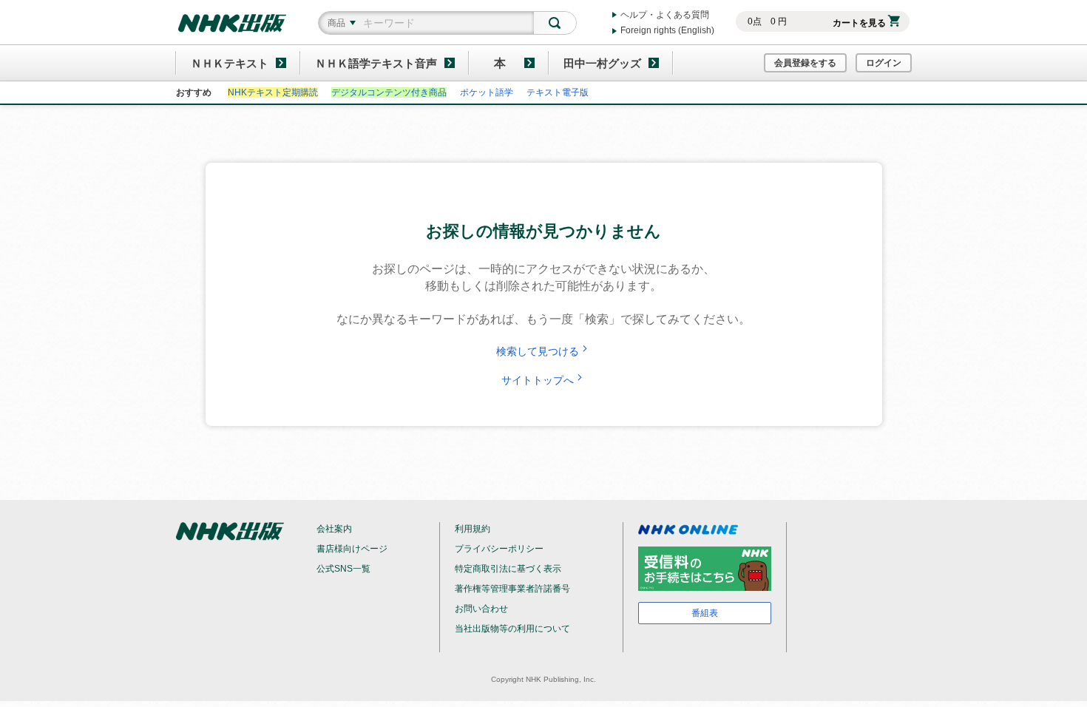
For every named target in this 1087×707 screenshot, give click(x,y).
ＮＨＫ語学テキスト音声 (376, 63)
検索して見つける (537, 351)
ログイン (883, 63)
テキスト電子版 (557, 92)
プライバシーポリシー (499, 549)
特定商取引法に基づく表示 (508, 569)
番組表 (704, 613)
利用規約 (472, 529)
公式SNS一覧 (343, 569)
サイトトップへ (537, 380)
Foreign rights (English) (667, 30)
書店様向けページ (351, 549)
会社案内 (334, 529)
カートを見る (859, 23)
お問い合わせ (481, 608)
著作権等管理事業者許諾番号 (512, 588)
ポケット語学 (486, 92)
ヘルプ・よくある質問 (664, 15)
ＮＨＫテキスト (229, 63)
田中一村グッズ (602, 63)
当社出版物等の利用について (512, 628)
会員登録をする (805, 63)
